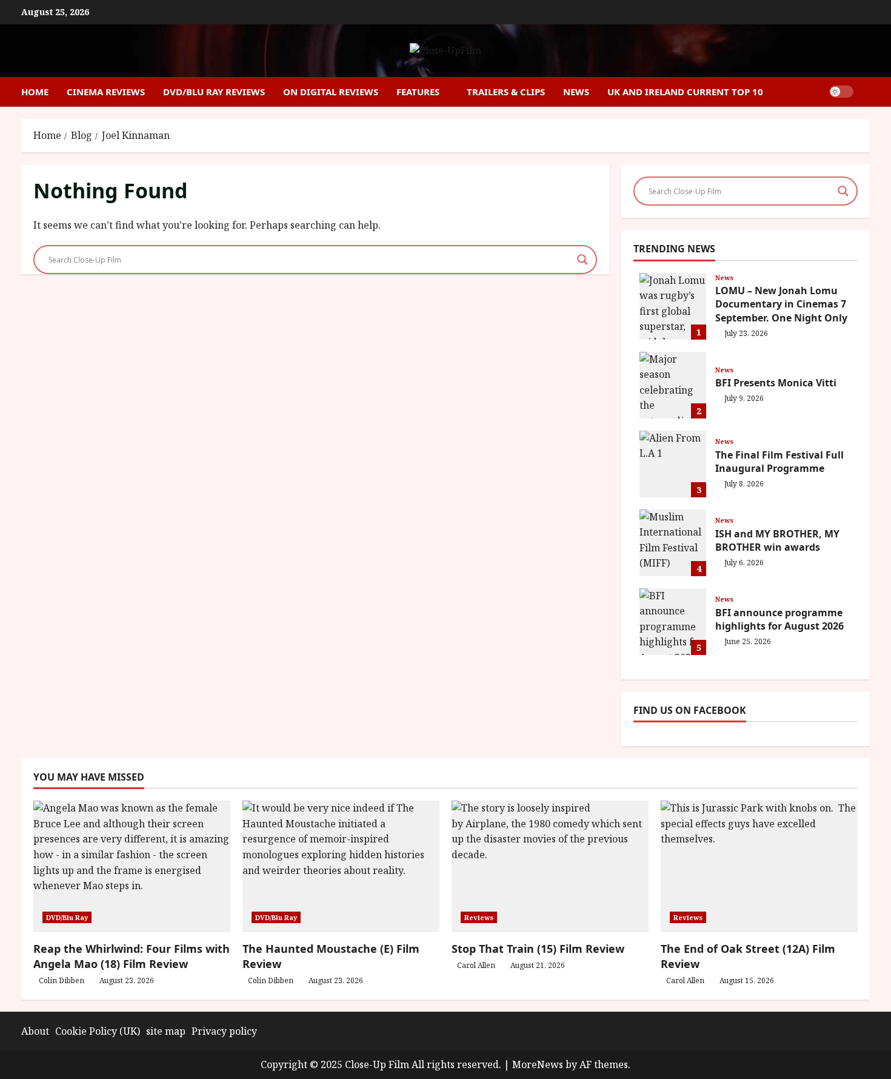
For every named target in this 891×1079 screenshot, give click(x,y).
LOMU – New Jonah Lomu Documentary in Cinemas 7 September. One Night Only (672, 306)
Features (417, 92)
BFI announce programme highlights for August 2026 (672, 621)
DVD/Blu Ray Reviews (214, 92)
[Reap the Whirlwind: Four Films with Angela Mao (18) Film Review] (131, 866)
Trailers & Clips (506, 92)
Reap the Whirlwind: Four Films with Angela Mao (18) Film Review (131, 956)
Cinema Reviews (106, 92)
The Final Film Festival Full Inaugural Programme (672, 464)
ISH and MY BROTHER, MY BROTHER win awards (672, 542)
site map (165, 1031)
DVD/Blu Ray (67, 917)
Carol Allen (476, 965)
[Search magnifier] (582, 259)
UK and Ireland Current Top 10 (685, 92)
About (35, 1031)
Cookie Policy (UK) (97, 1031)
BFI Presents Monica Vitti (672, 385)
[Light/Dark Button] (841, 92)
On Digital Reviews (330, 92)
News (576, 92)
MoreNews (537, 1064)
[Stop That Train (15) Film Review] (550, 866)
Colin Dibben (61, 980)
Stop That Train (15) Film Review (538, 948)
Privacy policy (224, 1031)
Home (34, 92)
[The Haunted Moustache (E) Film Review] (340, 866)
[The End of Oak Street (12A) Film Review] (759, 866)
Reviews (478, 917)
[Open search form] (866, 92)
